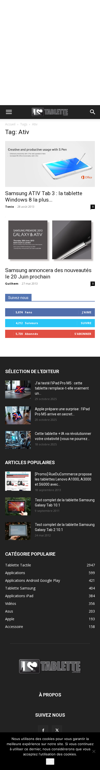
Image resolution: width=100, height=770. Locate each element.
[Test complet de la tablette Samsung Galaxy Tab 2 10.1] (18, 531)
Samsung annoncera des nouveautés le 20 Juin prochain (48, 273)
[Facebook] (43, 730)
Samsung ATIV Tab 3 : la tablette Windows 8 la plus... (43, 196)
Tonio (9, 206)
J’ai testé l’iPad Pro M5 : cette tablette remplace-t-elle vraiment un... (62, 388)
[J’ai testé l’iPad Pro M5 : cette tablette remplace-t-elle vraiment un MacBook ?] (18, 389)
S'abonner (82, 334)
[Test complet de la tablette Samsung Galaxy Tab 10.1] (18, 506)
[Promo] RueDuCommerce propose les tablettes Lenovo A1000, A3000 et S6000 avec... (63, 479)
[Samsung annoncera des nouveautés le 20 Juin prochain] (50, 240)
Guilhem (11, 283)
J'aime (86, 312)
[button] (9, 112)
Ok (50, 761)
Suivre (86, 323)
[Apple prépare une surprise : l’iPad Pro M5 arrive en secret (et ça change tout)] (18, 415)
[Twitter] (57, 730)
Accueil (10, 124)
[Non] (93, 751)
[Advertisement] (50, 53)
